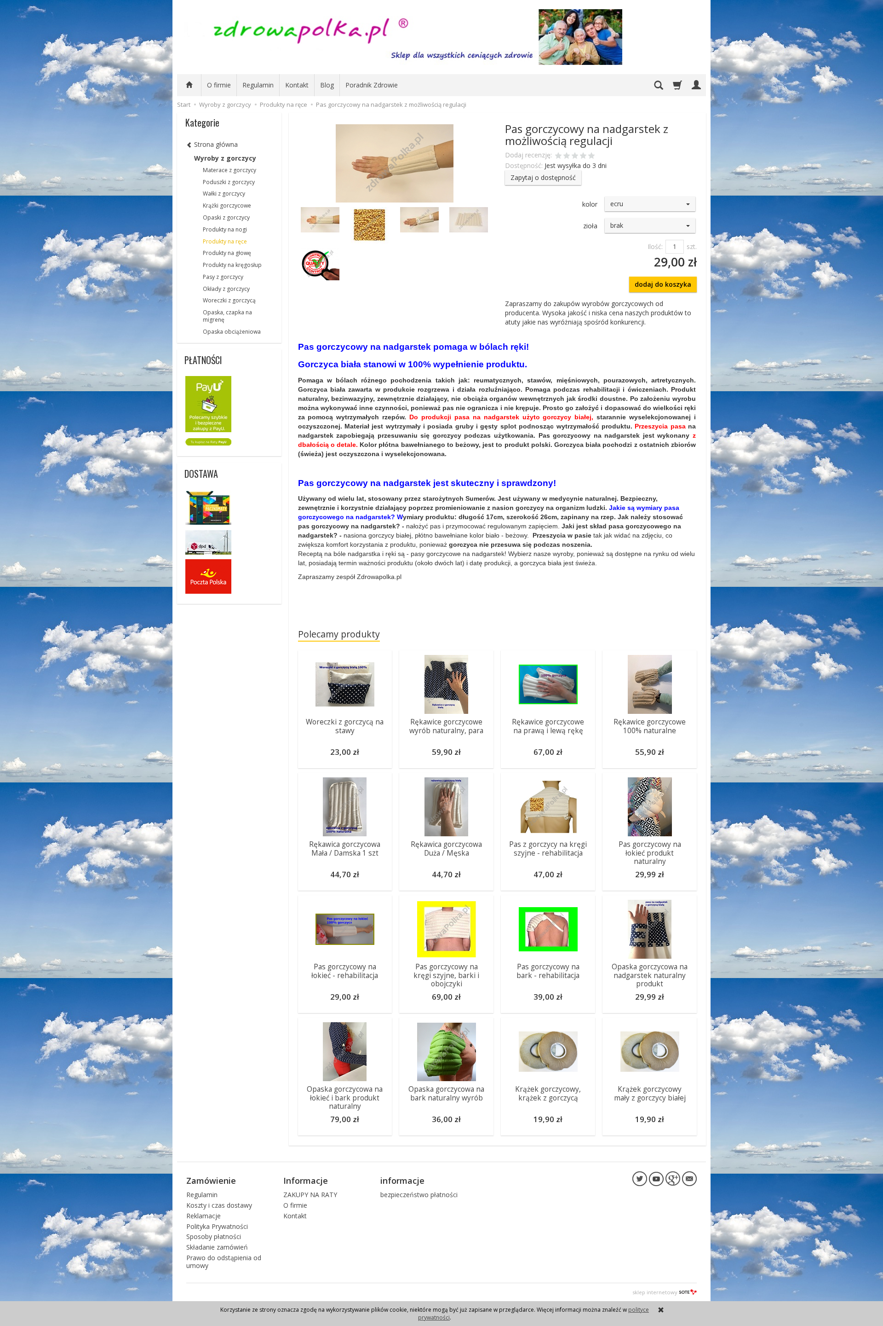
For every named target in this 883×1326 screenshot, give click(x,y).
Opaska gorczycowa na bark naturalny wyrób (446, 1093)
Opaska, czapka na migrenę (227, 316)
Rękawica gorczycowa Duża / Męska (446, 848)
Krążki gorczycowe (227, 205)
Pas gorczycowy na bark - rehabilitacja (547, 971)
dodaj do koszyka (663, 284)
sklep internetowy (654, 1292)
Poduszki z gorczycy (229, 182)
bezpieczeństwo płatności (419, 1194)
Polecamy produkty (339, 634)
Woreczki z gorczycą (229, 300)
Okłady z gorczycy (226, 289)
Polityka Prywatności (217, 1226)
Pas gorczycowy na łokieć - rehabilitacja (344, 971)
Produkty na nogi (225, 229)
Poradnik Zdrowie (371, 85)
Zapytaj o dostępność (543, 177)
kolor (589, 204)
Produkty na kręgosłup (232, 265)
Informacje (305, 1180)
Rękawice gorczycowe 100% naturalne (650, 726)
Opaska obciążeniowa (232, 332)
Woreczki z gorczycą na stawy (345, 726)
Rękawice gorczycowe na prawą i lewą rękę (548, 726)
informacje (402, 1180)
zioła (590, 225)
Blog (327, 85)
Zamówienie (211, 1180)
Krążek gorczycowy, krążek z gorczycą (548, 1093)
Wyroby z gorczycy (225, 158)
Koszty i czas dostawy (219, 1205)
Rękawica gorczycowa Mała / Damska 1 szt (344, 848)
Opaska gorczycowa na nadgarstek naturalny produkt (650, 975)
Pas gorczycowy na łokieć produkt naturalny (650, 853)
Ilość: (655, 246)
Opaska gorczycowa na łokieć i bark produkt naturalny (345, 1097)
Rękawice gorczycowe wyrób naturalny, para (446, 726)
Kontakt (297, 85)
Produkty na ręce (225, 241)
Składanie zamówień (217, 1247)
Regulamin (258, 85)
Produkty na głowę (227, 253)
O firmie (219, 85)
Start (183, 104)
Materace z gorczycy (229, 170)
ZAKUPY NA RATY (310, 1194)
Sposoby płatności (213, 1236)
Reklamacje (203, 1215)
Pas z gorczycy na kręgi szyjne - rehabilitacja (548, 848)
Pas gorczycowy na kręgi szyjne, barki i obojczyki (446, 975)
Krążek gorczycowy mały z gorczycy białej (650, 1093)
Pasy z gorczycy (223, 277)
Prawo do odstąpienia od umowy (223, 1261)
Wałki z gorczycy (224, 193)
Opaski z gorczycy (226, 217)
